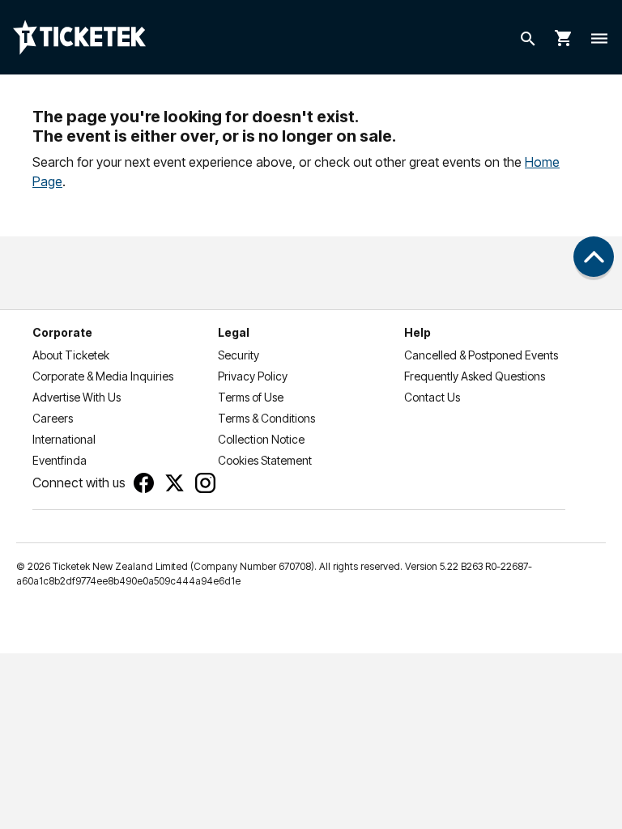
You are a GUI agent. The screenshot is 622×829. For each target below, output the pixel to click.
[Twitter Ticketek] (174, 483)
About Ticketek (70, 355)
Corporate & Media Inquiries (102, 376)
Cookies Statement (265, 460)
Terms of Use (250, 397)
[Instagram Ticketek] (205, 483)
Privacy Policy (253, 376)
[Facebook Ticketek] (144, 483)
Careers (52, 418)
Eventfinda (59, 460)
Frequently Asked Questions (474, 376)
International (64, 439)
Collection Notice (261, 439)
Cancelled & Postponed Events (481, 355)
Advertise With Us (76, 397)
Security (238, 355)
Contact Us (432, 397)
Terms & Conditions (266, 418)
